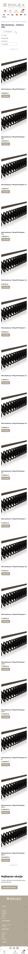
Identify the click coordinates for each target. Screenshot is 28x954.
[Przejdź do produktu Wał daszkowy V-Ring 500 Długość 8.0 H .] (14, 834)
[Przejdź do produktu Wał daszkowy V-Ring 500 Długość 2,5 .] (14, 404)
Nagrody (4, 913)
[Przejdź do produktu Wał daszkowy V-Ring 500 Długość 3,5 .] (14, 547)
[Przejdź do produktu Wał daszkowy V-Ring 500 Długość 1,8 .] (14, 261)
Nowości (4, 939)
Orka (3, 934)
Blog (3, 918)
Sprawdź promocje (9, 887)
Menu (4, 17)
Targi (3, 915)
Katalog (4, 926)
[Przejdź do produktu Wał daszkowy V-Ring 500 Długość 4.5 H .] (14, 690)
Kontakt (4, 910)
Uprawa (4, 933)
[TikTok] (17, 948)
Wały (17, 21)
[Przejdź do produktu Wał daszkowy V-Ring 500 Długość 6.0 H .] (14, 786)
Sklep (13, 21)
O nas (3, 916)
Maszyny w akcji (6, 924)
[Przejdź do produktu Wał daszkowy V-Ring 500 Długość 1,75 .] (14, 213)
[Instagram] (14, 948)
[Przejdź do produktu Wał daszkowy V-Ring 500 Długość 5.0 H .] (14, 738)
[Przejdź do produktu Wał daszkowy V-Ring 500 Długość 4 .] (14, 595)
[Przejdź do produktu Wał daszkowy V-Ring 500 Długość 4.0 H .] (14, 643)
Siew (3, 937)
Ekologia (4, 912)
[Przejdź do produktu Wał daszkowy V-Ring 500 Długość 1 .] (14, 70)
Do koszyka (6, 96)
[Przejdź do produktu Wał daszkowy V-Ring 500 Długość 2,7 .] (14, 452)
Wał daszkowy (23, 21)
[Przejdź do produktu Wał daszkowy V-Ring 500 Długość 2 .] (14, 308)
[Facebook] (10, 948)
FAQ (3, 946)
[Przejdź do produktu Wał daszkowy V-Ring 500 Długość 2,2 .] (14, 356)
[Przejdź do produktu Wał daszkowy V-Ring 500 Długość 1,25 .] (14, 117)
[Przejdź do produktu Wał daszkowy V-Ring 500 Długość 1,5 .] (14, 165)
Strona (11, 49)
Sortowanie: (4, 41)
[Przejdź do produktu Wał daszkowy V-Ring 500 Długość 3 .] (14, 499)
